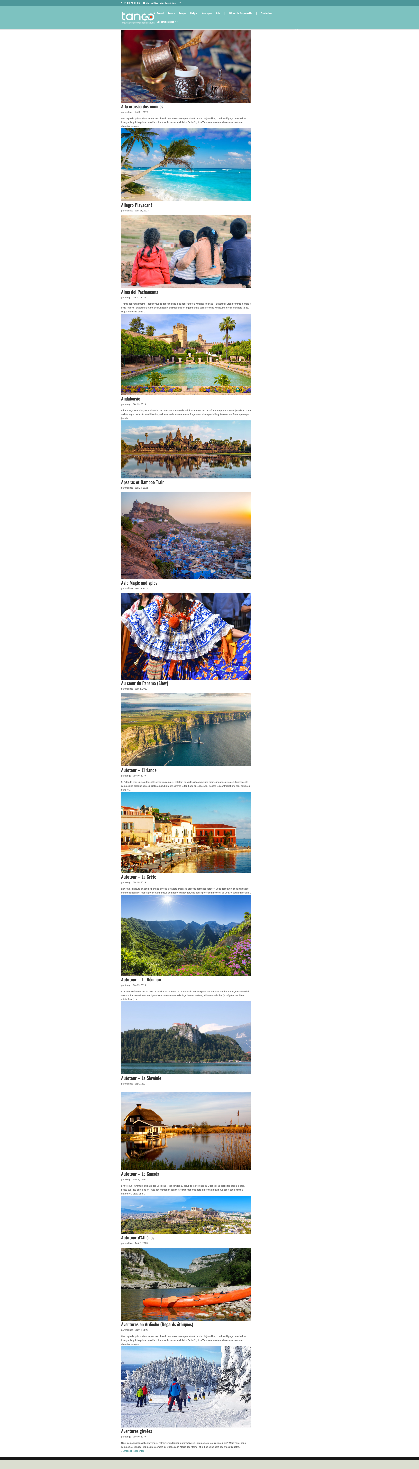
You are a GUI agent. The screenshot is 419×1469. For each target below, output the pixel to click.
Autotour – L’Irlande (138, 770)
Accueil (160, 13)
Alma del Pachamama (139, 291)
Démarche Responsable (240, 13)
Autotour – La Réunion (141, 979)
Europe (182, 13)
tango (128, 297)
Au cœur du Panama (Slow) (144, 683)
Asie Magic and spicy (139, 582)
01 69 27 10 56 (132, 3)
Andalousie (130, 398)
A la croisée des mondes (142, 106)
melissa (129, 112)
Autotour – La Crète (138, 876)
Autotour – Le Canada (140, 1173)
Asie (218, 13)
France (171, 13)
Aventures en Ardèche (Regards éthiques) (157, 1324)
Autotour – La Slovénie (141, 1078)
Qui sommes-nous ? (166, 21)
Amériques (206, 13)
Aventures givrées (136, 1430)
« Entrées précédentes (132, 1451)
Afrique (193, 13)
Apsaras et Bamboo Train (142, 482)
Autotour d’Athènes (137, 1237)
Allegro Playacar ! (136, 204)
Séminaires (266, 13)
